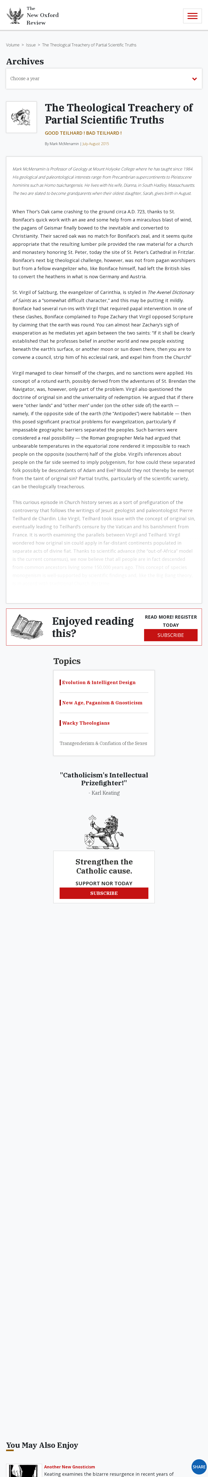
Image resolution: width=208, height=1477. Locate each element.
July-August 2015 (96, 143)
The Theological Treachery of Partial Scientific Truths (89, 45)
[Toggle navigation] (192, 16)
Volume (13, 45)
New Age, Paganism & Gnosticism (102, 703)
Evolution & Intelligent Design (99, 682)
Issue (31, 45)
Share (199, 1467)
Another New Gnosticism (69, 1467)
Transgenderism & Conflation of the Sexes (103, 743)
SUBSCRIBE (171, 635)
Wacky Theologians (86, 723)
